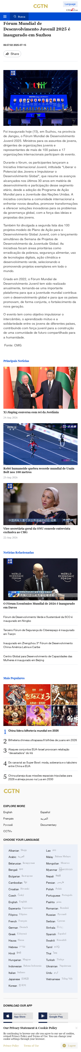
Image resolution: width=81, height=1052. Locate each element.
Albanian (18, 850)
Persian (55, 882)
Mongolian (57, 863)
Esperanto (21, 908)
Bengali (16, 869)
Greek (18, 934)
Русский (8, 825)
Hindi (15, 953)
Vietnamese (59, 979)
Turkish (55, 960)
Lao (51, 850)
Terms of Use (31, 1045)
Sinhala (54, 927)
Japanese (19, 979)
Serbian (55, 921)
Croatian (19, 889)
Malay (58, 857)
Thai (51, 953)
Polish (54, 889)
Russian (56, 914)
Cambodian (18, 882)
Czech (16, 895)
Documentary (48, 825)
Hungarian (20, 960)
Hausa (16, 940)
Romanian (57, 908)
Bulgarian (21, 876)
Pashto (53, 902)
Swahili (56, 940)
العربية (44, 818)
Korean (17, 985)
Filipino (18, 914)
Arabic (16, 857)
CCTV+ (7, 831)
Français (8, 818)
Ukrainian (58, 966)
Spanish (56, 934)
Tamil (52, 947)
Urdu (52, 972)
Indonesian (25, 966)
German (18, 927)
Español (45, 812)
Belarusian (22, 863)
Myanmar (59, 869)
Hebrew (17, 947)
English (7, 812)
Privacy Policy (11, 1045)
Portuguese (59, 895)
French (18, 921)
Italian (17, 972)
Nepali (53, 876)
